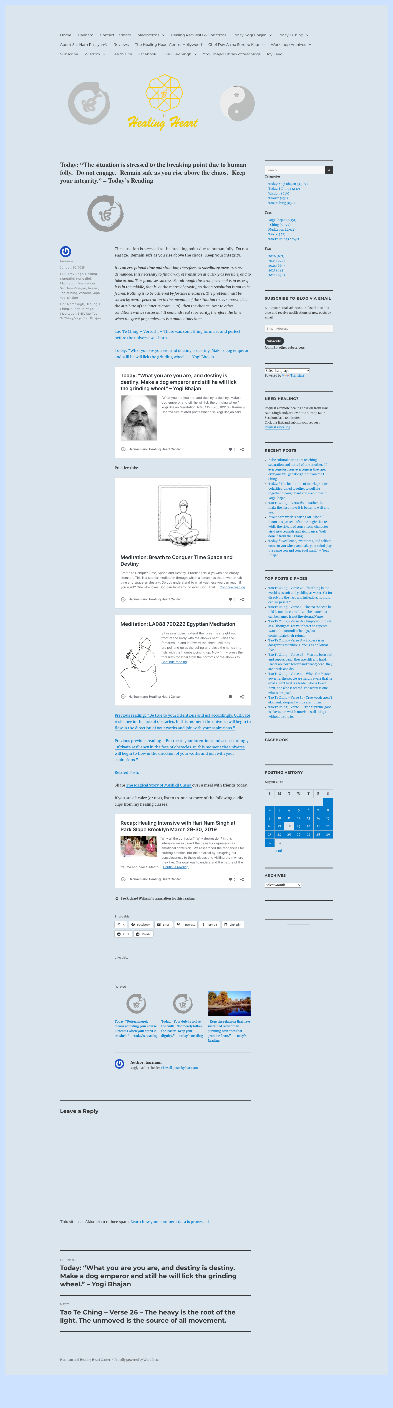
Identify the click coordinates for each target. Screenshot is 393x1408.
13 (308, 818)
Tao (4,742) (276, 234)
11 (289, 818)
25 (289, 834)
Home (65, 35)
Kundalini (67, 278)
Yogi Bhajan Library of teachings (232, 54)
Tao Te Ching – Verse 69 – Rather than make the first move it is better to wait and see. (298, 507)
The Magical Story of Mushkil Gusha (159, 785)
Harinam (85, 35)
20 (308, 826)
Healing (91, 274)
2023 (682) (276, 270)
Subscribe (69, 54)
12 (298, 818)
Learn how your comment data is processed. (170, 1221)
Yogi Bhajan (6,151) (282, 220)
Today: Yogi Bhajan (250, 35)
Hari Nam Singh (72, 304)
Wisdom (92, 54)
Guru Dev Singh (177, 54)
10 (279, 818)
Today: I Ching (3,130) (284, 189)
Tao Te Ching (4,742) (283, 239)
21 (318, 826)
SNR (81, 313)
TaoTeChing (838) (281, 203)
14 (318, 818)
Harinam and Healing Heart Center (85, 1360)
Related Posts (127, 772)
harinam (66, 261)
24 (279, 834)
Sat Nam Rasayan (73, 288)
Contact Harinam (115, 35)
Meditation (68, 283)
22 (328, 826)
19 (298, 826)
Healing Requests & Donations (199, 35)
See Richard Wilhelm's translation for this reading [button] (158, 898)
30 (270, 843)
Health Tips (121, 54)
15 (328, 818)
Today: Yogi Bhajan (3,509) (288, 184)
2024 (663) (276, 266)
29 (328, 834)
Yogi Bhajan (69, 297)
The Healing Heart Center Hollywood (168, 44)
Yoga (96, 293)
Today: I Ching (290, 35)
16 (269, 826)
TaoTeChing (68, 293)
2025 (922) (276, 261)
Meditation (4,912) (282, 230)
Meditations (148, 35)
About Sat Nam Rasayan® (83, 44)
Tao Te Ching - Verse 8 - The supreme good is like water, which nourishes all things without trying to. (300, 712)
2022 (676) (276, 275)
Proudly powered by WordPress (136, 1360)
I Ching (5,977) (279, 225)
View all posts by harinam (179, 1068)
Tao (88, 313)
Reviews (121, 44)
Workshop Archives (288, 44)
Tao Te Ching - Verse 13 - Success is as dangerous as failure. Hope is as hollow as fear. (298, 645)
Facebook (147, 54)
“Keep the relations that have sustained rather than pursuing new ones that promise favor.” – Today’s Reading (229, 1031)
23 (269, 834)
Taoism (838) (278, 198)
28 (318, 834)
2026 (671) (276, 256)
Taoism (93, 288)
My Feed (275, 54)
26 (299, 834)
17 (279, 826)
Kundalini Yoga (82, 309)
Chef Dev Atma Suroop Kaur (233, 44)
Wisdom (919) (278, 193)
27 (308, 834)
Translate (297, 375)
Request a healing (277, 427)
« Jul (278, 851)
